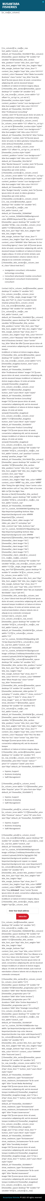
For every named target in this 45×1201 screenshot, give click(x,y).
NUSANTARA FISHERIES (10, 5)
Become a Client (8, 494)
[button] (43, 2)
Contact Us (6, 288)
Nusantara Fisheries (11, 1197)
